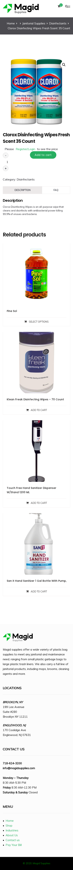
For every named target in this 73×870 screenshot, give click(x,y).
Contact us (13, 840)
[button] (63, 64)
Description (23, 190)
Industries (12, 830)
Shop (9, 825)
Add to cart (43, 155)
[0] (59, 7)
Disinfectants (57, 23)
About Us (12, 835)
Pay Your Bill (14, 845)
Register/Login (25, 149)
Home (11, 23)
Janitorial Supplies (33, 23)
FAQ (56, 190)
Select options (39, 321)
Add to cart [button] (39, 410)
